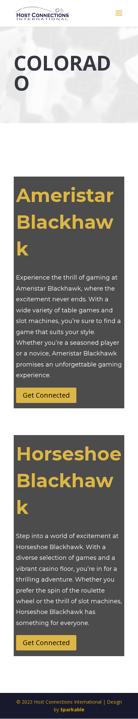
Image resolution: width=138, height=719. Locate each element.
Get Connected (46, 395)
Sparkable (72, 709)
